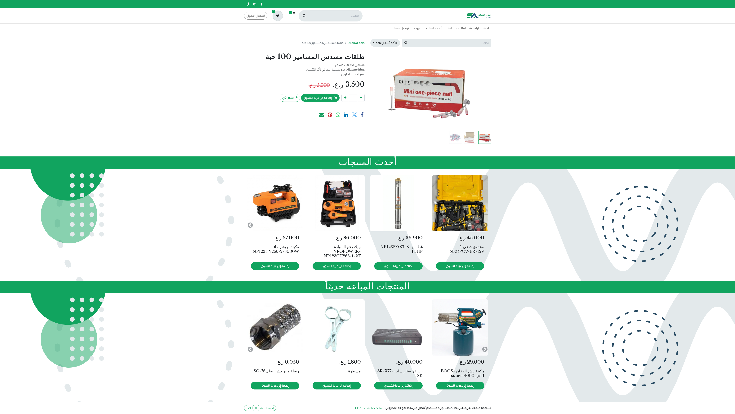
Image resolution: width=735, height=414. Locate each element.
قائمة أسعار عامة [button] (386, 42)
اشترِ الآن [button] (288, 97)
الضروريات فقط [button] (266, 408)
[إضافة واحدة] (345, 98)
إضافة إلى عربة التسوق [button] (318, 97)
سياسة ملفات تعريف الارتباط (369, 408)
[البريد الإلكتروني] (321, 114)
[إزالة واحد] (361, 98)
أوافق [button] (250, 408)
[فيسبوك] (261, 4)
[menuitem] (479, 28)
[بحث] (304, 15)
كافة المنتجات (356, 42)
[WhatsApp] (338, 114)
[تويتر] (354, 114)
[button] (482, 91)
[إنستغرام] (255, 4)
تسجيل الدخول (256, 15)
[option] (367, 224)
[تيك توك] (248, 4)
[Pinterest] (330, 114)
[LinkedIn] (346, 114)
